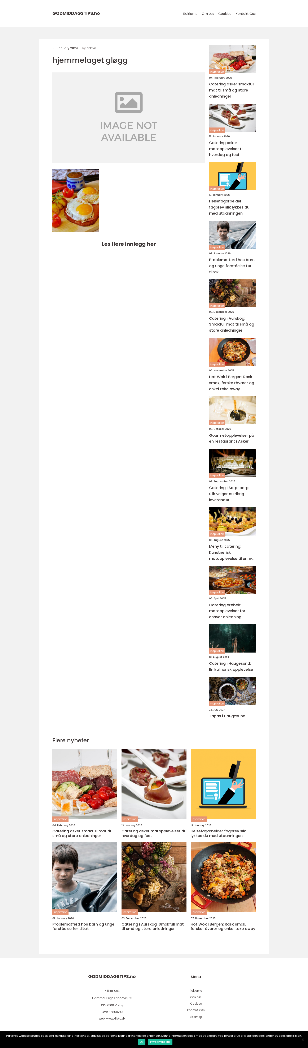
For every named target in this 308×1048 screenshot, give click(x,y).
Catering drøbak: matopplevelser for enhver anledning (227, 611)
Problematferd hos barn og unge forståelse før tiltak (232, 265)
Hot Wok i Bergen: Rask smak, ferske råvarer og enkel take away (231, 382)
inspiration (217, 71)
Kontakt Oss (246, 13)
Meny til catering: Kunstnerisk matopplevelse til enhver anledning (232, 552)
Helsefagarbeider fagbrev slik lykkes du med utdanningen (229, 207)
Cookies (224, 13)
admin (91, 48)
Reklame (190, 13)
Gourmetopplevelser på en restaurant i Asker (231, 438)
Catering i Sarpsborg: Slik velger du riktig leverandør (229, 493)
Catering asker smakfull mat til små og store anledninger (231, 90)
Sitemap (196, 1017)
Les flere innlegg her (129, 244)
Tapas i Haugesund (227, 715)
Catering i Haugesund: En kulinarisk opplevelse (231, 666)
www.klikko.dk (115, 1018)
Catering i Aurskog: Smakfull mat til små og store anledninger (231, 324)
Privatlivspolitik (160, 1042)
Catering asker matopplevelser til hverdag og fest (226, 148)
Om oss (208, 13)
